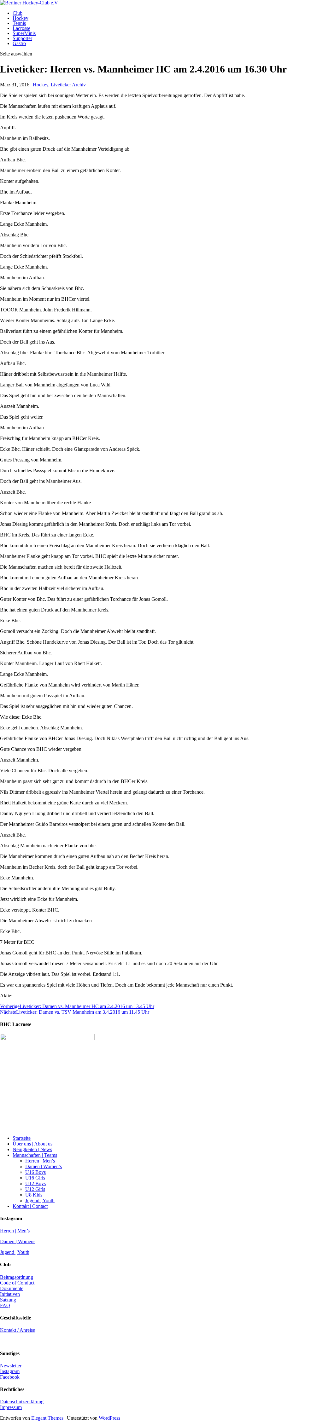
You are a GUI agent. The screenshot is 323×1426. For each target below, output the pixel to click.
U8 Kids (33, 1194)
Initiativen (10, 1294)
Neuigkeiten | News (32, 1149)
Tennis (19, 23)
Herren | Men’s (40, 1160)
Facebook (10, 1377)
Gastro (19, 43)
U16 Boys (35, 1172)
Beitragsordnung (16, 1277)
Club (17, 13)
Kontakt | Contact (30, 1206)
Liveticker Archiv (68, 84)
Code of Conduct (17, 1282)
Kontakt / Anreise (17, 1330)
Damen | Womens (17, 1241)
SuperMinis (24, 33)
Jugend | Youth (40, 1200)
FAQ (5, 1305)
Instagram (10, 1371)
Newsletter (10, 1365)
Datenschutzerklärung (22, 1401)
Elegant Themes (47, 1418)
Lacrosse (21, 28)
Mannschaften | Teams (35, 1155)
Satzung (8, 1299)
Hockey (20, 18)
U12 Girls (35, 1189)
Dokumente (11, 1288)
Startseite (22, 1138)
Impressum (11, 1407)
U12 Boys (35, 1183)
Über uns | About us (32, 1143)
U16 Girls (35, 1177)
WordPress (109, 1418)
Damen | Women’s (43, 1166)
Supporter (22, 38)
